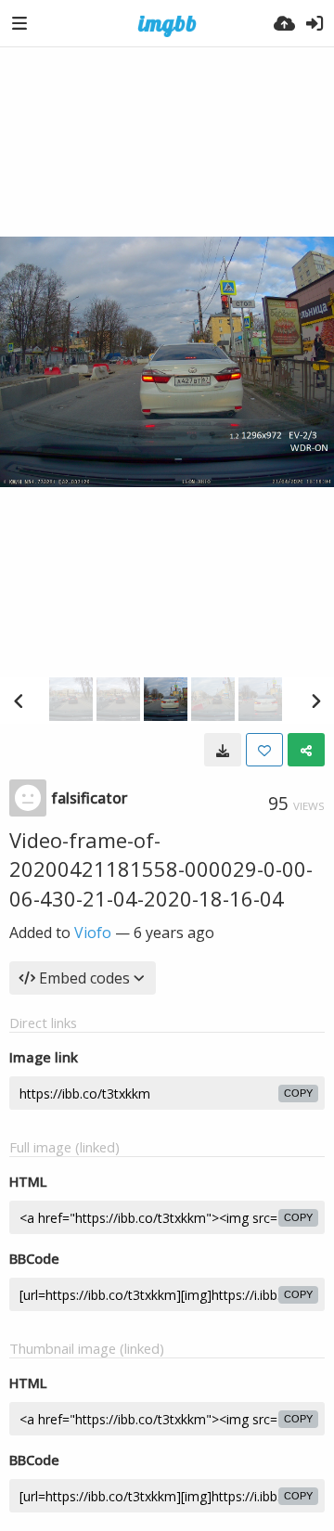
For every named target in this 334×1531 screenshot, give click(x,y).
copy (298, 1093)
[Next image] (315, 700)
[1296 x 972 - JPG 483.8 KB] (222, 749)
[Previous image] (18, 700)
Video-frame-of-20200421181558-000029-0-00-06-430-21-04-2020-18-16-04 (161, 869)
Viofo (92, 932)
